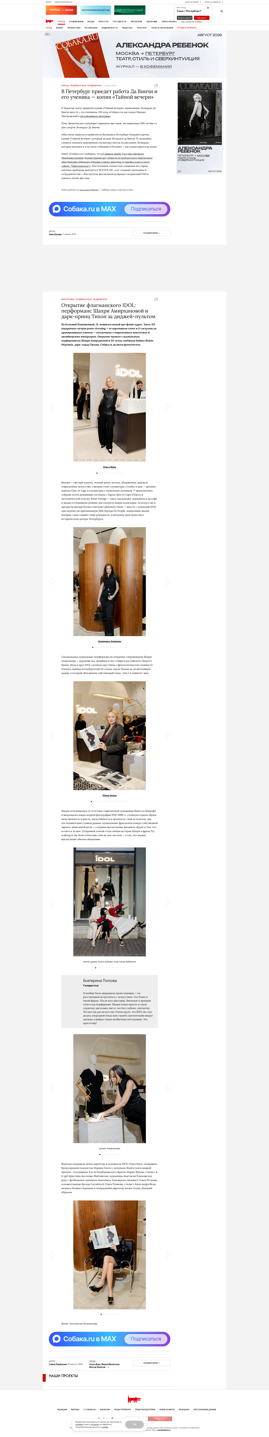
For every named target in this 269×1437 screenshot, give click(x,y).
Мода (90, 21)
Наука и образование (162, 28)
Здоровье (151, 21)
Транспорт (142, 28)
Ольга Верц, (95, 1364)
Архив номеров (167, 1410)
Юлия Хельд (110, 795)
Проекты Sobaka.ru (213, 2)
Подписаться (78, 85)
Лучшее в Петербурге (186, 28)
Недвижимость (110, 28)
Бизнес (59, 28)
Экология (136, 21)
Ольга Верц (109, 467)
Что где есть (119, 21)
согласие (95, 1424)
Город (61, 21)
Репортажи (67, 299)
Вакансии (105, 1410)
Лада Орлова (55, 234)
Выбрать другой (184, 18)
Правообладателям (145, 1410)
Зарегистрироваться (63, 2)
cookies (105, 1427)
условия (79, 1424)
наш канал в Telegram (89, 189)
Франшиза (184, 1410)
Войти (48, 2)
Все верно (202, 18)
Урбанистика (73, 28)
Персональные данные (205, 1410)
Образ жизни (169, 21)
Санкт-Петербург (192, 2)
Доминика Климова (109, 641)
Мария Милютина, (110, 1364)
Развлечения (76, 21)
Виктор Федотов (97, 1367)
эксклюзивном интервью (95, 116)
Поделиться (94, 85)
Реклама (75, 1410)
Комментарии (151, 233)
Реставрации (91, 28)
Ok (134, 1424)
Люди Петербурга (122, 1410)
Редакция (62, 1410)
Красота (104, 21)
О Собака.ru (90, 1410)
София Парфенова (58, 1364)
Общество (127, 28)
